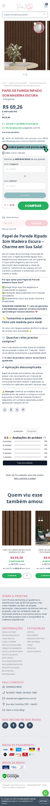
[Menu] (4, 6)
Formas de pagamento (12, 648)
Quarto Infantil (34, 651)
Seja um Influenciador (12, 661)
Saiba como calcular (15, 153)
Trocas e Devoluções (11, 645)
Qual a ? (11, 164)
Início (4, 83)
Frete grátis (7, 658)
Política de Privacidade (12, 651)
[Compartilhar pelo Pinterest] (23, 411)
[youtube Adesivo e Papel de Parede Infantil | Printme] (21, 725)
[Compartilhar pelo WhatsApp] (5, 410)
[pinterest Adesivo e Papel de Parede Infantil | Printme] (30, 725)
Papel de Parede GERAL (18, 83)
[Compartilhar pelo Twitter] (17, 411)
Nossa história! (9, 632)
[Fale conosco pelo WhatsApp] (45, 793)
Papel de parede (33, 642)
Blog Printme (8, 671)
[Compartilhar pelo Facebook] (11, 411)
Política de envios (10, 655)
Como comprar (9, 642)
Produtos (31, 648)
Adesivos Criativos (35, 638)
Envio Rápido (32, 635)
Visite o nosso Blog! (15, 710)
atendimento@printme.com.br (21, 698)
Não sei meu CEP (9, 229)
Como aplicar (8, 638)
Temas (29, 645)
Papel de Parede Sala (37, 83)
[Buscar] (44, 14)
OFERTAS (30, 632)
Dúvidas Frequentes (11, 635)
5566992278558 (14, 687)
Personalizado (8, 674)
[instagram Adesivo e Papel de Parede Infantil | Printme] (5, 725)
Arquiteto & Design (10, 667)
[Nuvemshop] (10, 792)
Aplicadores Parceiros (12, 664)
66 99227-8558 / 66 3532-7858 (21, 692)
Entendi (43, 801)
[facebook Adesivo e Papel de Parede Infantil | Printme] (13, 725)
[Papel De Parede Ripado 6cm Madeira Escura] (27, 575)
